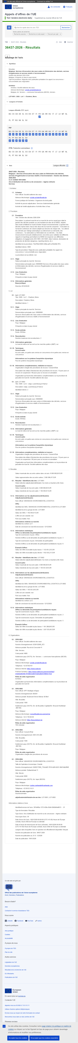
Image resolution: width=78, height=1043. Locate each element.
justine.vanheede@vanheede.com (41, 785)
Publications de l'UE (11, 977)
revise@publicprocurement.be (40, 714)
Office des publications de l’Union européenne (21, 892)
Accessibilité (9, 938)
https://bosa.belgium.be (34, 720)
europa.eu (21, 996)
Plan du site (8, 952)
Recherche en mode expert (37, 34)
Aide (6, 907)
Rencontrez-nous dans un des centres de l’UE (19, 1017)
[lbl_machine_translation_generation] (32, 148)
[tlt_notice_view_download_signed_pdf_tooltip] (39, 116)
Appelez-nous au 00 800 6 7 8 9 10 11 (17, 1005)
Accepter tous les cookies (18, 1038)
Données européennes (12, 966)
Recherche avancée (20, 34)
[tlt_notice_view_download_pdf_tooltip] (10, 134)
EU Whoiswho (9, 973)
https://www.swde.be (34, 669)
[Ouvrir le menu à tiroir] (7, 56)
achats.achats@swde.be (33, 90)
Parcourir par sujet (53, 34)
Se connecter (55, 7)
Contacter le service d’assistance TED (17, 910)
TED (6, 42)
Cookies (7, 934)
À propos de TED (10, 948)
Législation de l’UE (11, 962)
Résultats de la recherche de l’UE (15, 970)
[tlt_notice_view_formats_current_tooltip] (67, 166)
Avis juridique (9, 931)
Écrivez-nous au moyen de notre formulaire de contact (22, 1013)
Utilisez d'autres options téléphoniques (17, 1009)
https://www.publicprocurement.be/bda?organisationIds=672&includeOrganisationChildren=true (34, 673)
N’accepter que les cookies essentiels (44, 1038)
